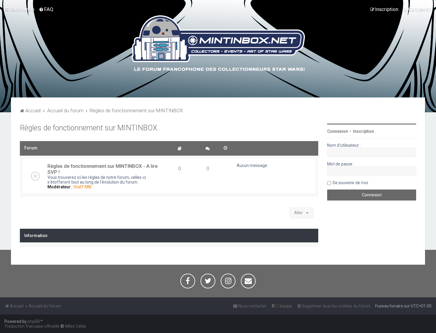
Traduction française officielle (32, 326)
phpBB (34, 321)
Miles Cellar (75, 326)
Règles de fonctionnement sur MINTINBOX (88, 128)
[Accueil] (218, 44)
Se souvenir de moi (350, 182)
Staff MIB (83, 186)
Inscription (363, 131)
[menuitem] (46, 9)
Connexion (337, 131)
